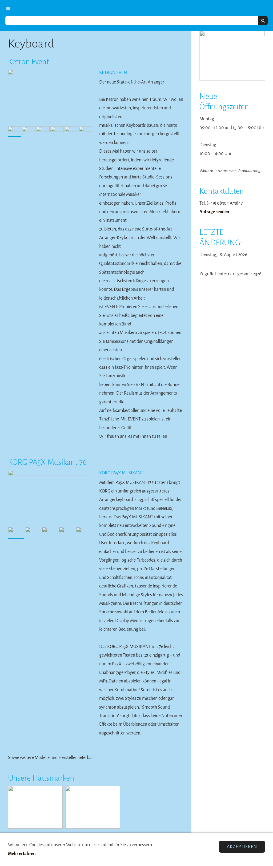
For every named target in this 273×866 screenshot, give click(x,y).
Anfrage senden (214, 211)
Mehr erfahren (21, 853)
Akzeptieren (242, 846)
